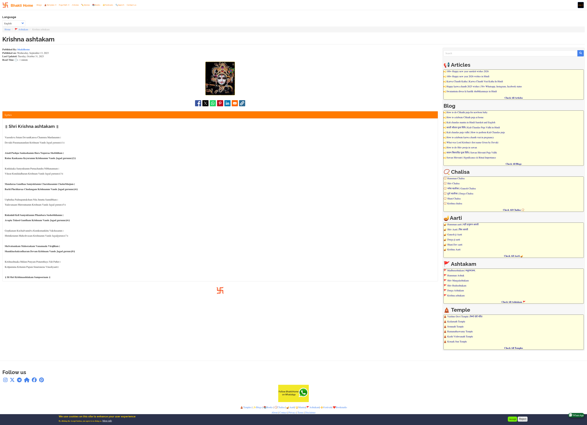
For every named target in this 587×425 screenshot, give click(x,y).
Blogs (39, 5)
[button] (242, 103)
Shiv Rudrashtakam (456, 285)
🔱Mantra (300, 407)
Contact (283, 412)
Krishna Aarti (453, 249)
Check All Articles (514, 97)
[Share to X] (205, 103)
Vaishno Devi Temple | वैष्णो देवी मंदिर (464, 316)
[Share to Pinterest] (220, 103)
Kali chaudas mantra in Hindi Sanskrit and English (471, 122)
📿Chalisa (279, 407)
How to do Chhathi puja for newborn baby (467, 112)
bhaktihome (23, 49)
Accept (512, 419)
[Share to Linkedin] (227, 103)
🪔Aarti (290, 407)
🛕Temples (49, 5)
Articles (75, 5)
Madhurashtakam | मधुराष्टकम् (461, 270)
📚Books (96, 5)
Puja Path (63, 5)
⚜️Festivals (108, 5)
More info (107, 420)
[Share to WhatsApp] (213, 103)
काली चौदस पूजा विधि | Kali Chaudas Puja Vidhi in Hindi (473, 127)
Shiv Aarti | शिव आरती (457, 229)
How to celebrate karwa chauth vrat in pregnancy (470, 137)
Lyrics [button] (8, 115)
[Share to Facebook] (198, 103)
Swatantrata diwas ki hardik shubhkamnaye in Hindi (472, 91)
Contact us (131, 5)
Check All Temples (513, 348)
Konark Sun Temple (457, 341)
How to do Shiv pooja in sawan (462, 147)
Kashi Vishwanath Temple (460, 336)
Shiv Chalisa (453, 183)
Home (8, 29)
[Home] (6, 5)
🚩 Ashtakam (21, 29)
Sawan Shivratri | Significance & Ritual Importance (471, 157)
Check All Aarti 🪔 (513, 256)
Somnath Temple (455, 326)
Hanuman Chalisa (456, 178)
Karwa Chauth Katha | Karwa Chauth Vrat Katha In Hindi (475, 81)
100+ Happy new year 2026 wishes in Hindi (468, 76)
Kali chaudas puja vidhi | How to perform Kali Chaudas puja (476, 132)
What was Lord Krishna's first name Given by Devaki (472, 142)
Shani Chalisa (454, 198)
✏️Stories (85, 5)
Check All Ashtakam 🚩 (514, 302)
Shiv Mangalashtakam (458, 280)
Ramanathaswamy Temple (460, 331)
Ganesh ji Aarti (454, 234)
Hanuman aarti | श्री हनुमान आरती (463, 224)
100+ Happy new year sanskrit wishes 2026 (468, 71)
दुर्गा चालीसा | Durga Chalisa (460, 193)
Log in (580, 5)
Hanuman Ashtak (455, 275)
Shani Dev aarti (454, 244)
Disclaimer (310, 412)
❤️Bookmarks (340, 407)
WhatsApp (578, 415)
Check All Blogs (514, 163)
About (274, 412)
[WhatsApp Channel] (27, 380)
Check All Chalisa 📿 (513, 210)
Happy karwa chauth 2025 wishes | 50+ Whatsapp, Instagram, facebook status (484, 86)
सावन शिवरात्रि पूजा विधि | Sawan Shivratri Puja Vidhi (472, 152)
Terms (300, 412)
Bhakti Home (22, 5)
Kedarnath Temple (456, 321)
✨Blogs (257, 407)
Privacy (292, 412)
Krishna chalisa (454, 203)
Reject (522, 419)
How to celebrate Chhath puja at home (465, 117)
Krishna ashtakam (456, 295)
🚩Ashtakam (312, 407)
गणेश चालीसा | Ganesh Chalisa (461, 188)
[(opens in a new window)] (5, 380)
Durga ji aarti (453, 239)
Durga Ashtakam (455, 290)
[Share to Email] (235, 103)
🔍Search (119, 5)
